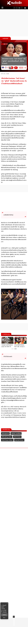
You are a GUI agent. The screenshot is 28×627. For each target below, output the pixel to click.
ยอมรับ (4, 614)
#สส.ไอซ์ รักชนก (19, 440)
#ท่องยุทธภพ (5, 433)
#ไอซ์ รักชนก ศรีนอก (7, 440)
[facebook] (14, 7)
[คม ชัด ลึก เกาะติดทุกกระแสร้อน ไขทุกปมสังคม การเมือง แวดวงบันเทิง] (14, 3)
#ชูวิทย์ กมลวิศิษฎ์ (16, 433)
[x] (17, 7)
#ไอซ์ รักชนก (17, 437)
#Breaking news (7, 437)
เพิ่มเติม (5, 612)
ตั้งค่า (4, 617)
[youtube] (19, 7)
